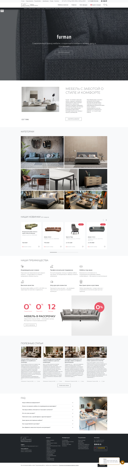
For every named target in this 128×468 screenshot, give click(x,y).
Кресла (56, 8)
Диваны (26, 8)
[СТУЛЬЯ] (35, 179)
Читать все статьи (64, 385)
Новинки (73, 5)
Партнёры (80, 441)
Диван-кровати (32, 8)
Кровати (38, 8)
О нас (22, 1)
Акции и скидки (96, 5)
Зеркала (102, 8)
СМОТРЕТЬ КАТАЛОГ (64, 52)
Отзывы (51, 1)
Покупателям (37, 1)
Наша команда (81, 440)
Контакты (56, 1)
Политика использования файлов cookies (69, 465)
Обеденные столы (49, 8)
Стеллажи (88, 8)
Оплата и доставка (66, 444)
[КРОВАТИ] (85, 152)
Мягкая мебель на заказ (68, 441)
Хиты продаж (83, 5)
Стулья (42, 8)
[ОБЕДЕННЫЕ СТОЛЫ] (64, 179)
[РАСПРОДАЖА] (85, 200)
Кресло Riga (69, 237)
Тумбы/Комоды (73, 8)
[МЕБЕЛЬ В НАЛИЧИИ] (42, 200)
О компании (65, 440)
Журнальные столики (64, 8)
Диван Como (91, 237)
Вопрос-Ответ (65, 443)
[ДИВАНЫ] (42, 152)
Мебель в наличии (63, 5)
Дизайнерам (46, 1)
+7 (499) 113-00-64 (93, 1)
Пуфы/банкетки (95, 8)
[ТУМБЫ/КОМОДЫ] (93, 179)
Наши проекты (29, 1)
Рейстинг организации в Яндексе (101, 449)
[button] (106, 220)
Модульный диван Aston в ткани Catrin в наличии (29, 232)
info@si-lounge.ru (100, 441)
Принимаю (102, 465)
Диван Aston (47, 237)
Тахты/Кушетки (82, 8)
